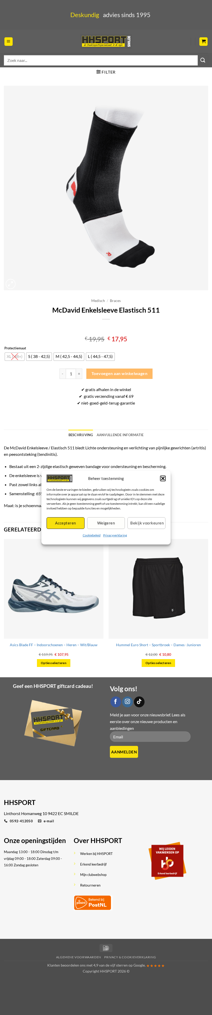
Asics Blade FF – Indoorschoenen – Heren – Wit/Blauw (53, 645)
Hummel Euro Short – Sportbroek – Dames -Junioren (158, 645)
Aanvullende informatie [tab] (120, 435)
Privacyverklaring (115, 535)
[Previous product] (111, 328)
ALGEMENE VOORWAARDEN (78, 957)
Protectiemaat (15, 348)
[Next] (208, 607)
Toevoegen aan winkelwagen (120, 373)
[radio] (14, 357)
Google (139, 965)
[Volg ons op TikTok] (139, 701)
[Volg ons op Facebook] (115, 701)
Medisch (98, 301)
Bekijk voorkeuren (147, 523)
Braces (115, 301)
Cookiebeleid (92, 535)
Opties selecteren (53, 663)
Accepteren (65, 523)
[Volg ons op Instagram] (127, 701)
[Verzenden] (203, 60)
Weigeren (106, 523)
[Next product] (101, 328)
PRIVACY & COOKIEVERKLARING (130, 957)
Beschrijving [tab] (81, 435)
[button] (162, 478)
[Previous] (4, 607)
